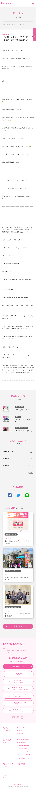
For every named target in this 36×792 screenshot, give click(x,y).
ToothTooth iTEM (23, 752)
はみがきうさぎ (25, 758)
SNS (17, 472)
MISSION (21, 727)
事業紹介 (7, 741)
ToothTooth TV (17, 458)
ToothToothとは (6, 729)
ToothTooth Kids (22, 748)
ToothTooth (17, 465)
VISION (20, 733)
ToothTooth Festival (17, 451)
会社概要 (8, 765)
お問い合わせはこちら (18, 666)
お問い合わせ (34, 35)
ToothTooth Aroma (23, 745)
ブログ (5, 776)
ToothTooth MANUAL (24, 755)
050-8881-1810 (18, 659)
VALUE (20, 730)
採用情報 (23, 764)
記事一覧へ (18, 626)
